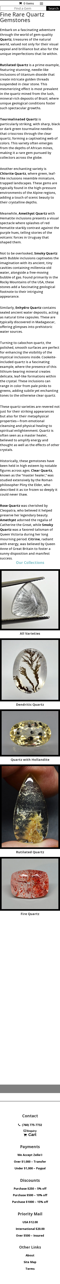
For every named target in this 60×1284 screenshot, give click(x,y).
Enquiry (31, 1131)
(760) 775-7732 (31, 1125)
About (30, 1255)
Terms (30, 1269)
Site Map (30, 1262)
